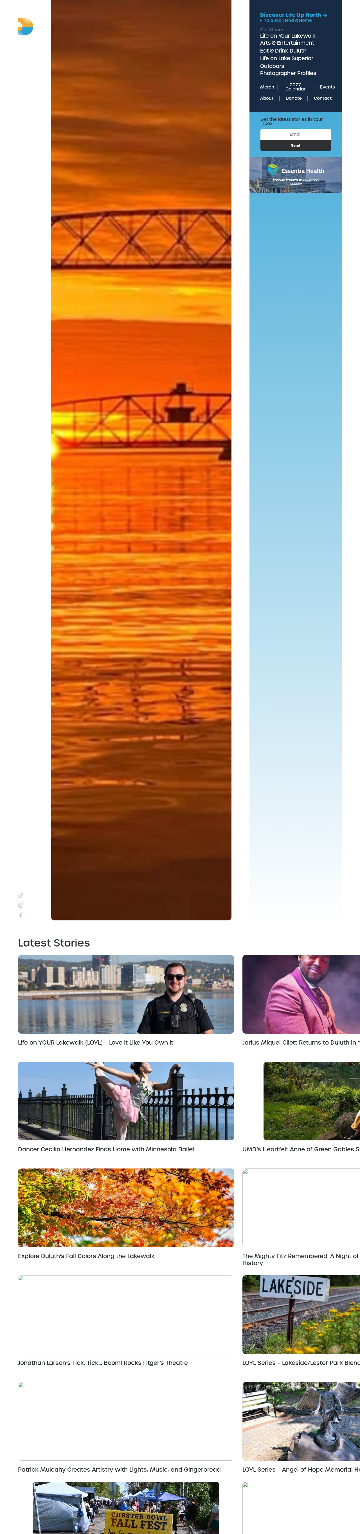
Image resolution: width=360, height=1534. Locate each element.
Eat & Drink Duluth (283, 50)
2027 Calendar (295, 87)
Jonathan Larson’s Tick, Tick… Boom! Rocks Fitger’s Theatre (103, 1363)
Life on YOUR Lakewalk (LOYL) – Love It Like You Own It (95, 1042)
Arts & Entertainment (287, 43)
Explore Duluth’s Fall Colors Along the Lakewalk (86, 1256)
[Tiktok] (21, 895)
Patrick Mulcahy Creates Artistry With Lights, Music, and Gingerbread (119, 1469)
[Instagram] (21, 905)
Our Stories (272, 30)
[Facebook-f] (21, 915)
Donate (294, 98)
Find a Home (298, 20)
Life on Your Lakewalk (288, 36)
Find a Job (271, 20)
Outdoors (272, 66)
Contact (323, 98)
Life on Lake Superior (286, 58)
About (266, 98)
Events (327, 87)
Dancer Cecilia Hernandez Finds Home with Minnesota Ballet (106, 1149)
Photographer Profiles (288, 73)
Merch (267, 87)
